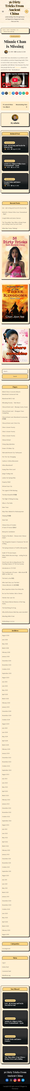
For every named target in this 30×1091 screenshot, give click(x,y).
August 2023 (5, 774)
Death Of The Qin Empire (9, 553)
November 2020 (6, 905)
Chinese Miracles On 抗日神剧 (10, 585)
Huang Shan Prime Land (8, 469)
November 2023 (6, 762)
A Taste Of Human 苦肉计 (9, 527)
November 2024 (6, 715)
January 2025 (5, 707)
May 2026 (5, 644)
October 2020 (6, 909)
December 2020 (6, 901)
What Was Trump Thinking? (9, 228)
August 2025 (5, 677)
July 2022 (4, 829)
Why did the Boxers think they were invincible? (15, 612)
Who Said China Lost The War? (10, 582)
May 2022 (5, 837)
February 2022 (6, 850)
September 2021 (6, 871)
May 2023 (5, 787)
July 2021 (4, 879)
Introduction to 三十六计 (9, 568)
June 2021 (4, 884)
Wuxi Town (5, 507)
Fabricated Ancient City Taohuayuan (12, 452)
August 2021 (5, 875)
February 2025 (6, 703)
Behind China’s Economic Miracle (11, 392)
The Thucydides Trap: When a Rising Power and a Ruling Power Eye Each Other (15, 1059)
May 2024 (5, 736)
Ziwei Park (5, 520)
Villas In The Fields (7, 503)
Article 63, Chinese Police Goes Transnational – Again (14, 164)
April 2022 (5, 842)
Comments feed (6, 971)
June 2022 (5, 833)
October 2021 (6, 867)
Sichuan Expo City (7, 486)
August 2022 (5, 825)
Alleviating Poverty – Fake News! (11, 403)
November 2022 (6, 812)
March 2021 (5, 892)
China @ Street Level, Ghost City (11, 423)
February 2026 (6, 652)
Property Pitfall (6, 482)
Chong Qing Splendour (8, 444)
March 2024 (5, 745)
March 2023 (5, 795)
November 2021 (6, 863)
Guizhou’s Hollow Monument (10, 461)
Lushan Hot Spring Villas (9, 478)
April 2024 (5, 741)
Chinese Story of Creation (9, 525)
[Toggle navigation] (3, 11)
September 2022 (6, 821)
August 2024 (5, 724)
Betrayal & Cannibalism (8, 532)
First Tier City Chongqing (9, 457)
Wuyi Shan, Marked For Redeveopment (13, 511)
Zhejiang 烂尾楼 (6, 516)
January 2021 (5, 896)
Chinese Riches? (6, 440)
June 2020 (5, 913)
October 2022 (6, 816)
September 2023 (6, 770)
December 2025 (6, 660)
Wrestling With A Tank (8, 616)
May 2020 (5, 917)
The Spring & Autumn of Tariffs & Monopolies (14, 548)
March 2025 (5, 698)
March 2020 (5, 926)
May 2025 (5, 690)
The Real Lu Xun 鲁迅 (8, 578)
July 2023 (4, 778)
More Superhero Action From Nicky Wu (13, 589)
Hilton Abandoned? (7, 465)
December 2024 (6, 711)
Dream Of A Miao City (8, 448)
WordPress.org (6, 975)
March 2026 (5, 648)
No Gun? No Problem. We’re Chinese (12, 593)
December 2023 (6, 757)
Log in (4, 963)
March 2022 (5, 846)
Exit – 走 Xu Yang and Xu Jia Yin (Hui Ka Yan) (14, 146)
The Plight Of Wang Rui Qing (10, 499)
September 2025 (6, 673)
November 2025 (6, 665)
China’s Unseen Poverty (8, 427)
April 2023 (5, 791)
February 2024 (6, 749)
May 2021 (5, 888)
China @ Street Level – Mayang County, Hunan (15, 407)
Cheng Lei (18, 67)
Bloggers (22, 1086)
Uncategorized (15, 36)
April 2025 (5, 694)
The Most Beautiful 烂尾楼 (9, 494)
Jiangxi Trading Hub (7, 473)
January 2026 (5, 656)
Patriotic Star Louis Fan (8, 597)
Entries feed (5, 967)
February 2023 (6, 799)
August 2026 (5, 635)
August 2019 (5, 934)
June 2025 (5, 686)
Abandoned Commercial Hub (10, 394)
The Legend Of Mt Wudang (9, 490)
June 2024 (5, 732)
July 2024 (4, 728)
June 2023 (5, 783)
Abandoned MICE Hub (8, 398)
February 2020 (6, 930)
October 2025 (6, 669)
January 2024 (5, 753)
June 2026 (5, 639)
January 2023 (5, 804)
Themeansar (15, 1088)
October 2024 (6, 719)
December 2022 (6, 808)
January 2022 (5, 854)
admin (12, 51)
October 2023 (6, 766)
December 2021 (6, 858)
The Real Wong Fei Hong (9, 608)
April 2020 (5, 922)
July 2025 (4, 682)
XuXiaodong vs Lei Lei (8, 621)
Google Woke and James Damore (12, 183)
